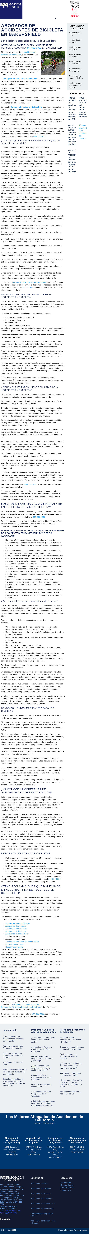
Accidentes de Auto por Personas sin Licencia (13, 1047)
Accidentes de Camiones (75, 55)
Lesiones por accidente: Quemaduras (41, 1086)
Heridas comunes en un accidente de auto (70, 1093)
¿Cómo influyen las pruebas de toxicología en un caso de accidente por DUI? (73, 108)
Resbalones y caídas (14, 947)
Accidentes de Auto (75, 34)
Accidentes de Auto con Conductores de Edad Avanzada (41, 1049)
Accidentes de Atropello (75, 41)
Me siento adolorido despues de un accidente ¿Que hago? (42, 1058)
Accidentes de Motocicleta (75, 70)
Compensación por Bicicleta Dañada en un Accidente (41, 1077)
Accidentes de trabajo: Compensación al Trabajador (41, 1094)
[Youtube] (21, 1225)
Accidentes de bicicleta (15, 931)
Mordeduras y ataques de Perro (76, 77)
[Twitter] (9, 1225)
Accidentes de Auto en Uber (12, 1064)
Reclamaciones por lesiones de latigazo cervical (68, 1056)
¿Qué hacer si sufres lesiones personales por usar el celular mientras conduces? (73, 134)
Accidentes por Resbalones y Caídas (75, 85)
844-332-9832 (34, 48)
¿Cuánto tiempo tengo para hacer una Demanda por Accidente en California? (43, 1103)
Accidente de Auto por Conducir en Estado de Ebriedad (13, 1055)
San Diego (36, 1007)
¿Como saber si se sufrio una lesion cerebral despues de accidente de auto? (71, 1083)
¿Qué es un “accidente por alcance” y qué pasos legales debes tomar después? (73, 160)
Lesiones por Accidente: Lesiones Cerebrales (70, 1074)
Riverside (16, 1007)
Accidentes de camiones (16, 929)
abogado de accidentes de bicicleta (20, 79)
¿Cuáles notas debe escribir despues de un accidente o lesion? (41, 1068)
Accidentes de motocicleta (16, 934)
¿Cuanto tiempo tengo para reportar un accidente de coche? (43, 1040)
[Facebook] (3, 1225)
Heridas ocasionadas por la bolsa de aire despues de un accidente (15, 1072)
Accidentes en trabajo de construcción (22, 942)
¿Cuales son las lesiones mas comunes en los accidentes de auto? (71, 1066)
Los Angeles (16, 1004)
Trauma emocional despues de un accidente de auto (72, 1048)
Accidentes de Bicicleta (75, 48)
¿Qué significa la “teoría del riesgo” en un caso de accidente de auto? (83, 107)
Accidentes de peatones (15, 926)
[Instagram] (15, 1225)
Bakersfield (26, 1007)
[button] (55, 18)
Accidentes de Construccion (75, 63)
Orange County (28, 1004)
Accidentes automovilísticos (17, 923)
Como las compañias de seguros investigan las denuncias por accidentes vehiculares (14, 1082)
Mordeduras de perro (14, 944)
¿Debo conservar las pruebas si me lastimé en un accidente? (14, 1039)
